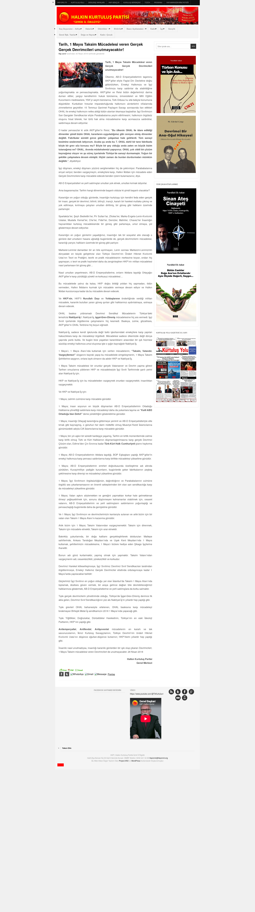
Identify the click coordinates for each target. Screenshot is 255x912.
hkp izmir (62, 53)
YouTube (184, 697)
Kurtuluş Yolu (77, 2)
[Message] (100, 674)
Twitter (178, 691)
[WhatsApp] (77, 674)
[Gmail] (89, 674)
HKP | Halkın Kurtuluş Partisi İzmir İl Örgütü (127, 16)
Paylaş (111, 674)
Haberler (89, 28)
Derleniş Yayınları (96, 2)
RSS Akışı (171, 691)
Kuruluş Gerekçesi (131, 2)
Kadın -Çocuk (106, 34)
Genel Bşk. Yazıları (67, 34)
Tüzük (147, 2)
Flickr (178, 697)
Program (158, 2)
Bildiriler (118, 28)
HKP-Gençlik (114, 2)
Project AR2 (124, 760)
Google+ (191, 691)
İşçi (162, 28)
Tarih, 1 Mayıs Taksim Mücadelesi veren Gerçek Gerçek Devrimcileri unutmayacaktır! (101, 46)
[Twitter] (67, 674)
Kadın (153, 28)
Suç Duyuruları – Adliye (70, 28)
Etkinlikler (102, 28)
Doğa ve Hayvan (88, 34)
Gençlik (171, 28)
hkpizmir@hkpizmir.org (158, 758)
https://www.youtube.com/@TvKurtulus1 (147, 693)
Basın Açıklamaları (135, 28)
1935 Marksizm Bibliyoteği (177, 2)
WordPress (136, 760)
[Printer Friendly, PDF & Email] (71, 669)
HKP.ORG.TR (62, 2)
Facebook (184, 691)
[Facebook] (61, 674)
